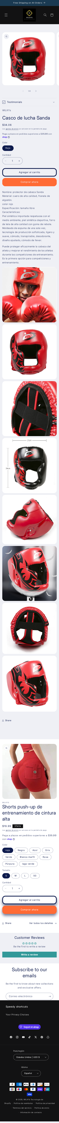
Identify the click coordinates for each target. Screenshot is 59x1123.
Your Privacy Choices (17, 1014)
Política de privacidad (45, 1103)
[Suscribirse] (50, 996)
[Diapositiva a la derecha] (36, 91)
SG (35, 875)
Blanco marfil (27, 857)
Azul (35, 850)
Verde (8, 857)
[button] (6, 15)
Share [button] (8, 720)
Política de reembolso (23, 1103)
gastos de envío (12, 129)
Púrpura (9, 864)
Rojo (7, 148)
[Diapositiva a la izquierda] (23, 91)
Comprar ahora (30, 182)
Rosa (45, 857)
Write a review (29, 954)
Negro (21, 850)
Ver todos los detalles (41, 923)
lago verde (28, 864)
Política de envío (42, 1108)
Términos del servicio (22, 1108)
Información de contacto (31, 1112)
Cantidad (6, 155)
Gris (47, 850)
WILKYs (27, 1100)
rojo (7, 850)
